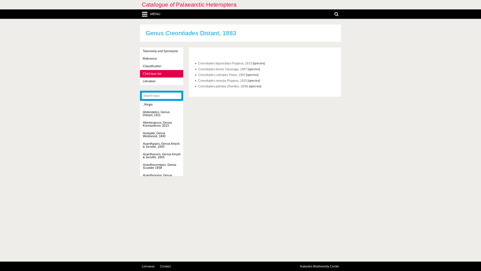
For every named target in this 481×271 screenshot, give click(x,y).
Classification (152, 66)
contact (165, 266)
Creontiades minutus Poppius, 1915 (222, 80)
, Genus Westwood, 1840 (154, 135)
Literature (149, 81)
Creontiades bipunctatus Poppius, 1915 (225, 63)
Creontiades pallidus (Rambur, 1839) (223, 86)
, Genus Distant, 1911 (156, 113)
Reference (150, 58)
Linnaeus (148, 266)
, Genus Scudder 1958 (159, 166)
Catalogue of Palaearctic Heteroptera (189, 5)
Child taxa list (152, 73)
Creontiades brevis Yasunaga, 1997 (222, 69)
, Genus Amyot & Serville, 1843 (161, 145)
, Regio (148, 104)
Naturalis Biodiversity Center (319, 266)
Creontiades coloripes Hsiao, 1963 (221, 74)
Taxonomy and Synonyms (160, 51)
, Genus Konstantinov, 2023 (157, 124)
